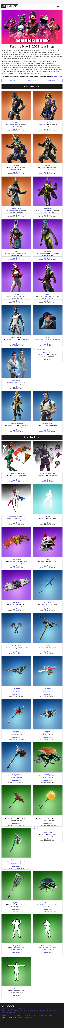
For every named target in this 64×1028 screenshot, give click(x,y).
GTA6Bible (13, 1012)
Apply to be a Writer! (46, 1015)
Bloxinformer (5, 1012)
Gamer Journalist (6, 1010)
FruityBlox (52, 1010)
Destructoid (58, 1009)
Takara (11, 296)
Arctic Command (11, 339)
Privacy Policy (27, 1015)
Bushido (42, 124)
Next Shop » (52, 80)
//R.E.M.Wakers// (42, 339)
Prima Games (31, 1009)
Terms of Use (36, 1015)
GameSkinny (15, 1010)
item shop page (57, 76)
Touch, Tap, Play (43, 1010)
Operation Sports (25, 1010)
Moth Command (42, 210)
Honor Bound (11, 425)
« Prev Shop (12, 80)
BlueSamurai (43, 904)
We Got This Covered (48, 1009)
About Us (4, 1015)
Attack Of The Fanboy (20, 1009)
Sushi (11, 382)
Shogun (42, 167)
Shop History (32, 80)
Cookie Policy (19, 1015)
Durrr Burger (11, 561)
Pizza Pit (42, 354)
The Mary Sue (34, 1010)
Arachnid (11, 124)
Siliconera (38, 1009)
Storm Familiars (11, 253)
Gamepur (10, 1009)
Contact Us (11, 1015)
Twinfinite (4, 1009)
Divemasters (42, 253)
